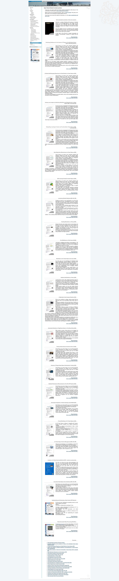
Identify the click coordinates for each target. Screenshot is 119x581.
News (89, 8)
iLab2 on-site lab (33, 30)
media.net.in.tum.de (60, 524)
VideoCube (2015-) (33, 21)
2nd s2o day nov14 (33, 35)
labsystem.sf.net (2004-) (33, 25)
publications (32, 14)
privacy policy (84, 578)
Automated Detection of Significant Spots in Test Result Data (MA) (60, 562)
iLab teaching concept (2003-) (34, 26)
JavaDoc (32, 12)
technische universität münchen (36, 1)
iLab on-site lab (33, 29)
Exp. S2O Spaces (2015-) (34, 20)
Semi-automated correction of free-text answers (56, 542)
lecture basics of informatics (34, 38)
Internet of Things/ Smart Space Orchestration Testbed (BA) (58, 565)
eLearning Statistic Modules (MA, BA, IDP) (55, 554)
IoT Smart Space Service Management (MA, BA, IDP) (57, 570)
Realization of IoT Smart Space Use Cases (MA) (56, 558)
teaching (31, 27)
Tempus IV (32, 40)
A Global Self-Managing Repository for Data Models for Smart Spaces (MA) (61, 546)
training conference (33, 37)
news (31, 9)
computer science (45, 1)
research (31, 10)
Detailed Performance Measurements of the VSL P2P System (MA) (60, 566)
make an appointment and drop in (62, 10)
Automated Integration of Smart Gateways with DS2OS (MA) (58, 567)
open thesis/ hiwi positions (58, 1)
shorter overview (68, 12)
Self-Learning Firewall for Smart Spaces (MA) (56, 553)
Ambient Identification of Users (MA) (54, 559)
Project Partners (32, 18)
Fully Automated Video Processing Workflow (55, 575)
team (53, 1)
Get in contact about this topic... (72, 37)
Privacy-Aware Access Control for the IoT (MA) (56, 563)
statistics (32, 13)
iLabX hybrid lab (33, 31)
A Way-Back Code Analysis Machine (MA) (55, 561)
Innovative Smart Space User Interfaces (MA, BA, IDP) (57, 573)
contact (81, 578)
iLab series (32, 28)
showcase (31, 15)
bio (30, 8)
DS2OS (31, 11)
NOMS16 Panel (32, 34)
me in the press (32, 16)
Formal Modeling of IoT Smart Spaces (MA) (55, 569)
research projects (33, 17)
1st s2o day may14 (33, 36)
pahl (50, 1)
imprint (88, 578)
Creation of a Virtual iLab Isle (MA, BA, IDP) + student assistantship (60, 571)
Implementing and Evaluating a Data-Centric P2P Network (58, 574)
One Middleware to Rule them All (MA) (54, 557)
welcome (31, 7)
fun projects (32, 19)
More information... (74, 36)
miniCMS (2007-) (32, 24)
